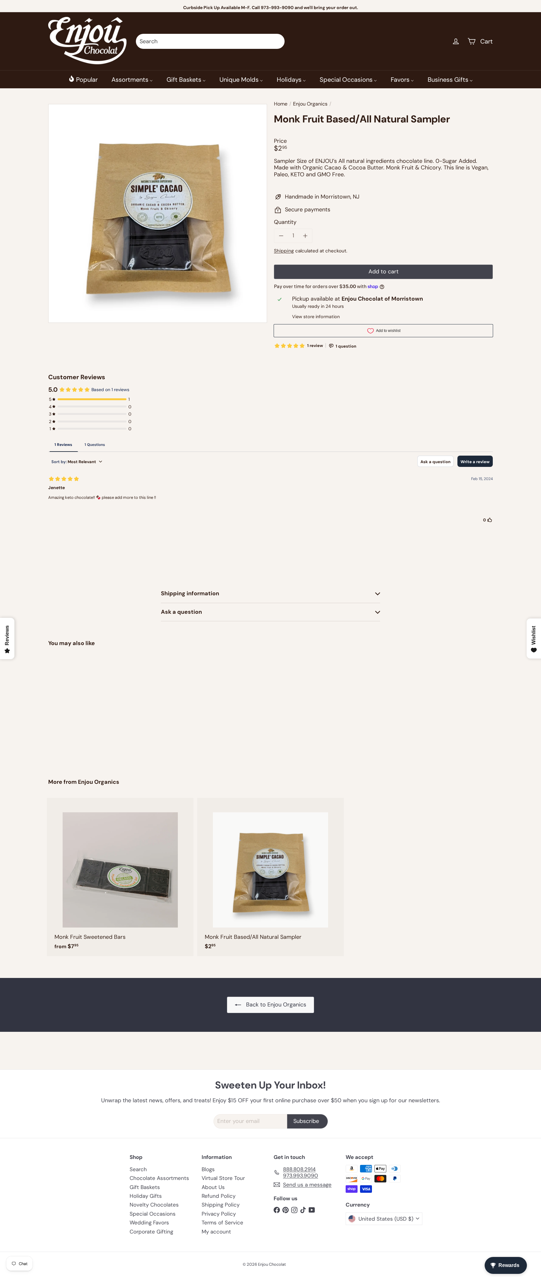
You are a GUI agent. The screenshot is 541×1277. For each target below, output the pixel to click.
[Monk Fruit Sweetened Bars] (120, 877)
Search (138, 1169)
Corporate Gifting (151, 1231)
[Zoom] (158, 213)
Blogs (208, 1169)
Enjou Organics (310, 104)
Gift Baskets (145, 1187)
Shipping (284, 251)
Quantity (285, 222)
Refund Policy (218, 1195)
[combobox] (210, 41)
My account (216, 1231)
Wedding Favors (149, 1222)
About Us (213, 1187)
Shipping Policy (221, 1204)
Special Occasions (153, 1213)
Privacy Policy (219, 1213)
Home (280, 104)
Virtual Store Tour (223, 1178)
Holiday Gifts (146, 1195)
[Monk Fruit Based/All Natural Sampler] (82, 708)
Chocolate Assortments (159, 1178)
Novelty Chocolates (154, 1204)
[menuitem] (83, 79)
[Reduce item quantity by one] (281, 236)
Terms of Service (222, 1222)
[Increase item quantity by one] (305, 236)
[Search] (277, 41)
